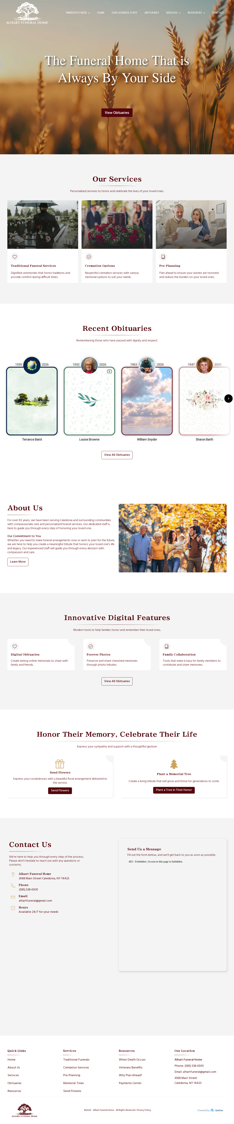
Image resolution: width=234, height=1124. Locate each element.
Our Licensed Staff (124, 13)
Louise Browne (89, 439)
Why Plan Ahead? (130, 1075)
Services (13, 1075)
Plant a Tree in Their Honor (174, 790)
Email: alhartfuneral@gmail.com (195, 1071)
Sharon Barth (204, 439)
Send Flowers (60, 790)
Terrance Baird (32, 439)
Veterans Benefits (130, 1067)
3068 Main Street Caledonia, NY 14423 (44, 878)
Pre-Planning (71, 1075)
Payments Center (130, 1083)
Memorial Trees (73, 1083)
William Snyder (147, 439)
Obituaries (151, 13)
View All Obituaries (117, 455)
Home (100, 13)
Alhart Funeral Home (188, 1059)
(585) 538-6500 (28, 889)
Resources (14, 1091)
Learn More (18, 561)
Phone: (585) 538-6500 (189, 1065)
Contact (218, 13)
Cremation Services (76, 1067)
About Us (14, 1067)
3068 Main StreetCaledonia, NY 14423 (188, 1081)
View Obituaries (117, 113)
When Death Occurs (132, 1059)
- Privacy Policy (143, 1110)
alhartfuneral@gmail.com (35, 900)
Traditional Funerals (76, 1059)
